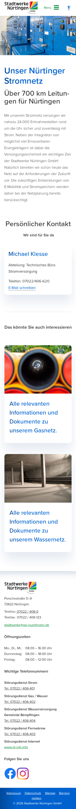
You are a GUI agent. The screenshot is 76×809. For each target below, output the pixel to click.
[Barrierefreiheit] (69, 8)
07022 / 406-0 (21, 612)
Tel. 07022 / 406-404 (19, 721)
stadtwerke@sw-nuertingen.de (26, 625)
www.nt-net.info (16, 747)
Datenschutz (33, 793)
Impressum (14, 793)
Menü (47, 8)
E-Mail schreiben (22, 287)
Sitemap (50, 793)
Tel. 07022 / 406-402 (19, 702)
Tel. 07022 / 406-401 (19, 688)
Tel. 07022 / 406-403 (19, 734)
